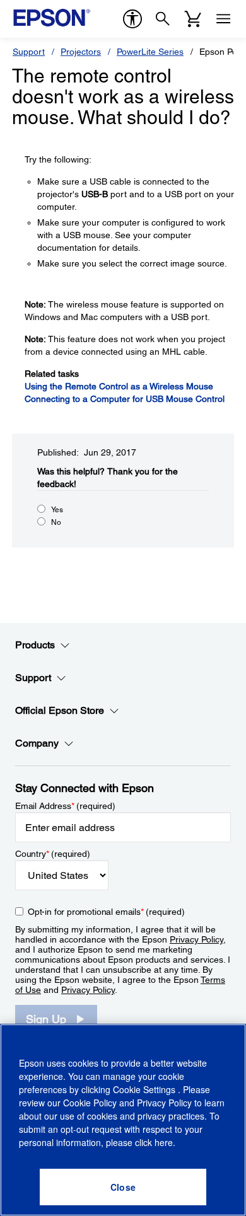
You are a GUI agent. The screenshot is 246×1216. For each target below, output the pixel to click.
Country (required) (52, 854)
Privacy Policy (196, 939)
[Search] (163, 19)
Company (37, 743)
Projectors (81, 52)
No (56, 522)
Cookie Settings (145, 1089)
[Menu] (223, 19)
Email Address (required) (65, 806)
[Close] (123, 1187)
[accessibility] (132, 19)
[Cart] (193, 19)
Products (35, 645)
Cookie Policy (90, 1102)
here (164, 1142)
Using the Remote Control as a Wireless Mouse (119, 386)
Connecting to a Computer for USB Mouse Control (125, 399)
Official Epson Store (59, 710)
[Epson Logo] (52, 17)
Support (29, 52)
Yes (57, 509)
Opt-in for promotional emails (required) (106, 912)
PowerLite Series (150, 52)
